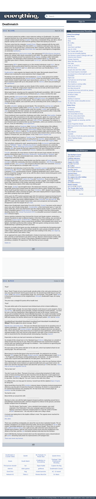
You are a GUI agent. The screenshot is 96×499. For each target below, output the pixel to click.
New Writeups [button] (82, 151)
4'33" (69, 130)
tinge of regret (55, 381)
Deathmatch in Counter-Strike (10, 455)
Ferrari (14, 171)
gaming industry (31, 78)
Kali (25, 68)
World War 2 (27, 220)
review (70, 190)
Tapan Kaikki (41, 466)
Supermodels (26, 89)
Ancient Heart (72, 173)
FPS (43, 54)
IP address (17, 131)
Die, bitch (8, 419)
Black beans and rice (74, 86)
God (28, 131)
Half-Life (53, 199)
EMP (12, 411)
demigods (8, 162)
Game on (8, 243)
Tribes (47, 199)
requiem (50, 334)
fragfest (28, 40)
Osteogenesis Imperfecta (76, 118)
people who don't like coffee (76, 70)
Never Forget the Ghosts (75, 124)
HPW (19, 146)
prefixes (30, 107)
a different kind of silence (15, 428)
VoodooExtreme (43, 154)
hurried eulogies (26, 329)
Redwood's (33, 154)
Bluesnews (25, 154)
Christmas (38, 190)
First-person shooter (10, 466)
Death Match (26, 461)
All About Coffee (73, 94)
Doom (34, 44)
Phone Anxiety (73, 184)
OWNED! (13, 145)
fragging (51, 140)
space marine (17, 220)
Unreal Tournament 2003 (27, 212)
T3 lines (16, 98)
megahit (28, 44)
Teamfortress (40, 179)
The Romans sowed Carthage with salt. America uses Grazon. (80, 56)
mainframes (17, 51)
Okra (69, 41)
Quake (39, 77)
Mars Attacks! (72, 132)
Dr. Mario (56, 474)
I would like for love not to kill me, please (80, 90)
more (81, 194)
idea (4, 31)
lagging (37, 57)
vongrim (79, 186)
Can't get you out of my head (77, 80)
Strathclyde (71, 107)
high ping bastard (27, 146)
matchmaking (32, 129)
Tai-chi (55, 424)
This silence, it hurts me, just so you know (81, 136)
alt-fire (7, 294)
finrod (12, 281)
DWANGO (18, 68)
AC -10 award (56, 471)
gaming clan (49, 106)
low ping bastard (31, 145)
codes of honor (37, 120)
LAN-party (38, 296)
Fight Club (71, 78)
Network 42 (10, 474)
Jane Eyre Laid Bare (74, 47)
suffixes (37, 107)
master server (31, 137)
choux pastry (72, 39)
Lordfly (12, 31)
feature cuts (8, 88)
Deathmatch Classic (56, 468)
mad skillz (35, 165)
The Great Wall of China (75, 114)
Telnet (56, 68)
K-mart (31, 202)
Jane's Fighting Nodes (75, 138)
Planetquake (9, 156)
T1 (10, 98)
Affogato (71, 181)
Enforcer (41, 340)
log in (52, 64)
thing (69, 156)
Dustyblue (77, 156)
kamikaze (8, 390)
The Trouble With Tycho (75, 51)
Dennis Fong (9, 170)
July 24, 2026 (72, 49)
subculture (14, 106)
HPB (14, 146)
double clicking (32, 140)
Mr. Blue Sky (72, 103)
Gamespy (34, 126)
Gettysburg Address (74, 112)
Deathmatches (9, 72)
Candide (70, 134)
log (69, 164)
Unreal (41, 199)
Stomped (51, 154)
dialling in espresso (74, 99)
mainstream (10, 83)
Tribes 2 (25, 474)
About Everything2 (73, 34)
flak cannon (16, 294)
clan (6, 111)
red (23, 431)
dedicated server (39, 98)
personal (71, 186)
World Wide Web (30, 49)
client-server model (25, 54)
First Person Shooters (53, 54)
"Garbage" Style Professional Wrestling (56, 461)
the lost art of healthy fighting (77, 53)
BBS (15, 64)
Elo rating (71, 109)
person (70, 171)
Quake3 (43, 205)
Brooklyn (70, 140)
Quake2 (15, 187)
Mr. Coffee (71, 43)
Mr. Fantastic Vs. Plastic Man (41, 455)
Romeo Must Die (41, 474)
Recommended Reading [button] (81, 31)
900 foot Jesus (72, 68)
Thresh (19, 170)
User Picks (71, 36)
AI (45, 364)
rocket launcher (41, 471)
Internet (41, 82)
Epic (6, 213)
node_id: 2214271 (73, 65)
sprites (9, 435)
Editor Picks (71, 105)
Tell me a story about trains (76, 116)
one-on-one (8, 310)
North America (26, 210)
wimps (57, 317)
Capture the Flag (27, 179)
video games (25, 468)
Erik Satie (71, 63)
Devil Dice (10, 471)
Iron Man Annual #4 (74, 88)
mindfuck (28, 385)
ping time (41, 139)
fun (26, 466)
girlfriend (41, 468)
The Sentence (72, 82)
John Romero (50, 162)
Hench (70, 45)
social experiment (28, 123)
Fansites (7, 153)
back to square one (45, 134)
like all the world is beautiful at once (79, 101)
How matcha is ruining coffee (77, 84)
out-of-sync (37, 60)
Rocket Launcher (33, 355)
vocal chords (9, 416)
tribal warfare (51, 115)
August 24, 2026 (73, 162)
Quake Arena (56, 456)
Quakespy (23, 126)
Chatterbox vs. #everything (41, 461)
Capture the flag (56, 466)
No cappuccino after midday (77, 177)
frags (20, 150)
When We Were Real (74, 61)
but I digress (55, 231)
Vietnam (33, 150)
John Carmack (20, 164)
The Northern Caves (74, 155)
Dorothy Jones (73, 169)
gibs (38, 94)
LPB (23, 145)
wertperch (77, 160)
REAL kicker (54, 80)
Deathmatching (9, 177)
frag (25, 471)
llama (19, 145)
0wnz (59, 294)
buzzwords (45, 143)
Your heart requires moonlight (77, 72)
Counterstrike (33, 207)
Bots (49, 317)
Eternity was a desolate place (14, 326)
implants (17, 376)
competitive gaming (40, 168)
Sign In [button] (82, 22)
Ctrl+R (59, 355)
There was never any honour (14, 438)
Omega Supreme (73, 59)
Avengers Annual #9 (74, 92)
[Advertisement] (48, 6)
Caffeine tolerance (74, 158)
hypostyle (76, 164)
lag (48, 58)
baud (34, 46)
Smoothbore (72, 96)
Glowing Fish (79, 190)
